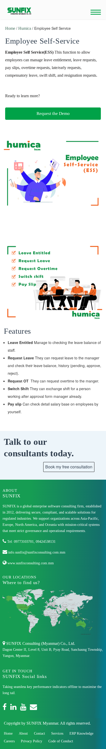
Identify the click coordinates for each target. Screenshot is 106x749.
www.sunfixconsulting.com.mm (30, 563)
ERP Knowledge (81, 733)
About (23, 733)
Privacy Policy (31, 741)
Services (57, 733)
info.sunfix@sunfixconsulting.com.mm (36, 552)
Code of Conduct (60, 741)
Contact (39, 733)
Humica (25, 28)
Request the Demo (53, 113)
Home (10, 28)
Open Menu (96, 12)
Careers (9, 741)
